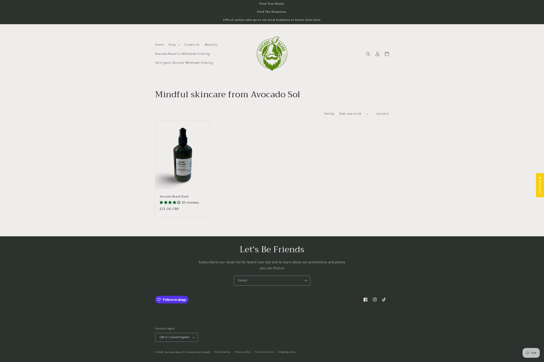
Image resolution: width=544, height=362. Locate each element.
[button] (173, 44)
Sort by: (329, 114)
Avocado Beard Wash (174, 197)
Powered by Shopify (198, 352)
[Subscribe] (305, 281)
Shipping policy (287, 352)
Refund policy (222, 352)
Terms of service (264, 352)
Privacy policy (243, 352)
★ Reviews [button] (540, 185)
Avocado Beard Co (175, 352)
